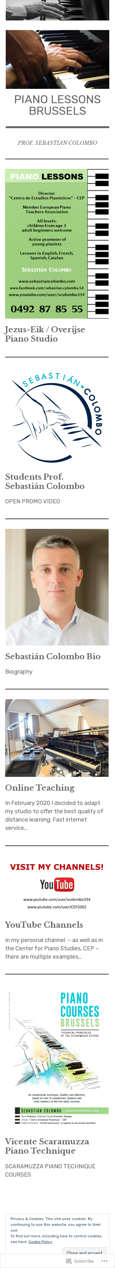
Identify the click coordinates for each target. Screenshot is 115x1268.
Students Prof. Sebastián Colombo (45, 481)
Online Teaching (39, 787)
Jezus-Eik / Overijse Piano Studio (45, 334)
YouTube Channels (44, 925)
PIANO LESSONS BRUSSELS (57, 105)
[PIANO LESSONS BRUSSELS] (57, 10)
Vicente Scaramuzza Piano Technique (47, 1146)
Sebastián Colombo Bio (53, 656)
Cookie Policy (40, 1242)
